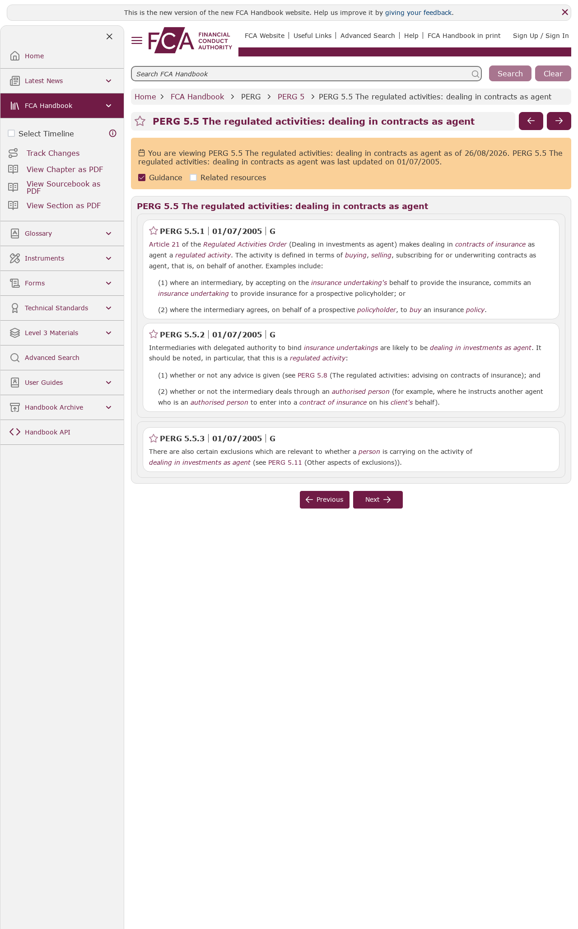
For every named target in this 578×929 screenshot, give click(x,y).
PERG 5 (291, 96)
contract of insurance (333, 402)
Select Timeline (46, 133)
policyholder (376, 310)
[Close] (565, 12)
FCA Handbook (197, 96)
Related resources (233, 177)
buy (415, 310)
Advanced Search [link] (367, 35)
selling (381, 255)
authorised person (361, 391)
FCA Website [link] (264, 35)
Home (145, 96)
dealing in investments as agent (480, 348)
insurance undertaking (193, 293)
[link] (190, 40)
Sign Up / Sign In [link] (541, 35)
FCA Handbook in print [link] (464, 35)
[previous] (531, 121)
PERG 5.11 (285, 462)
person (369, 451)
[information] (113, 133)
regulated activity (203, 255)
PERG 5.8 (312, 374)
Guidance (165, 177)
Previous (330, 499)
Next (372, 499)
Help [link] (411, 35)
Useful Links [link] (312, 35)
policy (475, 310)
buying (356, 255)
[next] (559, 121)
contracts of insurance (490, 244)
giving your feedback (418, 12)
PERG (250, 96)
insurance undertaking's (349, 283)
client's (402, 402)
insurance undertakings (341, 348)
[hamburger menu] (136, 41)
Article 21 (164, 244)
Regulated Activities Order (245, 244)
